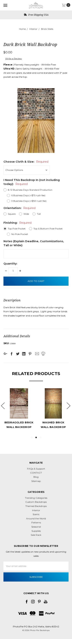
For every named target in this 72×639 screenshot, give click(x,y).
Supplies (36, 530)
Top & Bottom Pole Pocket (48, 228)
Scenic (36, 514)
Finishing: (17, 222)
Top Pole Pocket (17, 228)
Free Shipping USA (38, 14)
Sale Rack (36, 534)
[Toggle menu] (5, 5)
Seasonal (36, 526)
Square (12, 213)
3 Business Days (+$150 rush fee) (28, 200)
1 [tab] (31, 437)
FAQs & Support (36, 468)
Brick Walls (47, 28)
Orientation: (19, 208)
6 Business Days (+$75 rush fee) (28, 195)
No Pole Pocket (19, 234)
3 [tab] (40, 437)
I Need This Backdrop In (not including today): (31, 182)
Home (22, 28)
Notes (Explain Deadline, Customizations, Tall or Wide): (33, 243)
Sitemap (36, 481)
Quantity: (10, 263)
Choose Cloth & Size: (25, 161)
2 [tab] (36, 437)
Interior (33, 28)
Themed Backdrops (36, 506)
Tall (39, 213)
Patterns (36, 522)
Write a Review (13, 58)
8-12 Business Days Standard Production (30, 189)
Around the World (36, 518)
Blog (36, 476)
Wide (26, 213)
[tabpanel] (38, 409)
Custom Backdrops (36, 501)
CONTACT (36, 472)
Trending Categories (36, 497)
